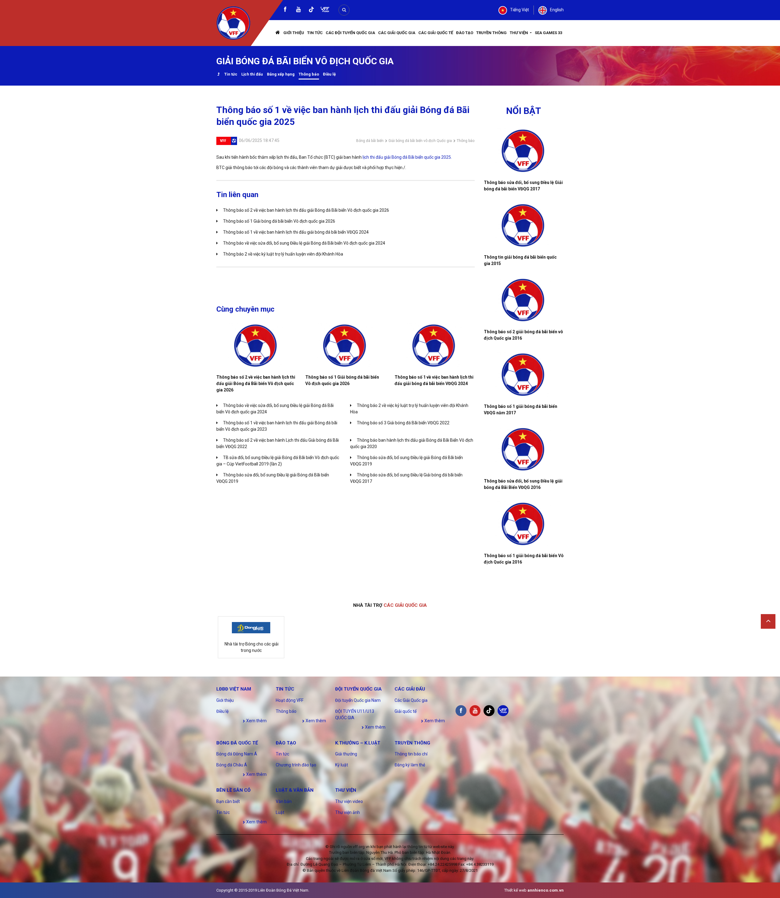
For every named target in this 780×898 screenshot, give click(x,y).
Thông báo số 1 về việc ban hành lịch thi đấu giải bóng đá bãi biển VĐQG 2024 (296, 232)
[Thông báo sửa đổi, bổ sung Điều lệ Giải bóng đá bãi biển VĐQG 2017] (524, 151)
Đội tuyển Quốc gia (358, 689)
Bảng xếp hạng (281, 74)
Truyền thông (491, 32)
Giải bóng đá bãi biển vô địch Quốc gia (420, 141)
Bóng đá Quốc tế (237, 743)
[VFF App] (324, 10)
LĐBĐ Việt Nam (233, 689)
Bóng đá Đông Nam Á (236, 753)
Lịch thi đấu (252, 74)
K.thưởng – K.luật (357, 743)
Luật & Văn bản (295, 790)
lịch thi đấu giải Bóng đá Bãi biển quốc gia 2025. (407, 157)
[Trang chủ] (278, 33)
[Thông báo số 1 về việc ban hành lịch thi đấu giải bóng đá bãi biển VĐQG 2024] (434, 345)
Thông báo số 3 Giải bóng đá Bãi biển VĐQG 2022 (403, 422)
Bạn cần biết (228, 801)
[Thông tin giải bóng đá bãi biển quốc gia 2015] (524, 225)
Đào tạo (464, 32)
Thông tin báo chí (411, 753)
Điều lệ (329, 74)
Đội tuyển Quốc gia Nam (358, 700)
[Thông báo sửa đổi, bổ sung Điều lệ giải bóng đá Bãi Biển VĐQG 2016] (524, 449)
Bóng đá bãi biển (370, 141)
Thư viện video (349, 801)
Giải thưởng (346, 753)
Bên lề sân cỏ (233, 790)
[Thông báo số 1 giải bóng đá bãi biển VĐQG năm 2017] (524, 375)
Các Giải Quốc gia (396, 32)
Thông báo (309, 74)
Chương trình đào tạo (296, 764)
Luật (280, 812)
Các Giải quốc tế (435, 32)
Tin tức (315, 32)
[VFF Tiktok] (311, 10)
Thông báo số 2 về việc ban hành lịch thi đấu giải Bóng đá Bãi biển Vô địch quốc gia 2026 (306, 210)
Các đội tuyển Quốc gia (350, 32)
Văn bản (284, 801)
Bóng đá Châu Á (231, 764)
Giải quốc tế (406, 711)
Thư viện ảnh (347, 812)
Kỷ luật (341, 764)
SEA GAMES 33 (548, 32)
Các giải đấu (410, 689)
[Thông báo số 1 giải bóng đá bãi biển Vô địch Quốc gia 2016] (524, 524)
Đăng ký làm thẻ (410, 764)
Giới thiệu (293, 32)
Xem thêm (256, 720)
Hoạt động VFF (289, 700)
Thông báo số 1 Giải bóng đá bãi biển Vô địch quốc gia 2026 (279, 221)
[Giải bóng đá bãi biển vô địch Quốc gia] (218, 75)
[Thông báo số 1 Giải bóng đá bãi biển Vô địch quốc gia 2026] (345, 345)
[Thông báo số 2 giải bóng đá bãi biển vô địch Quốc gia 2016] (524, 300)
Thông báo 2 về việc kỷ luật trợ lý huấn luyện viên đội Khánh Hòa (283, 254)
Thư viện (519, 32)
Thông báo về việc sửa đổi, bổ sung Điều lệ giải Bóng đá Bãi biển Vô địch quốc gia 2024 (304, 243)
